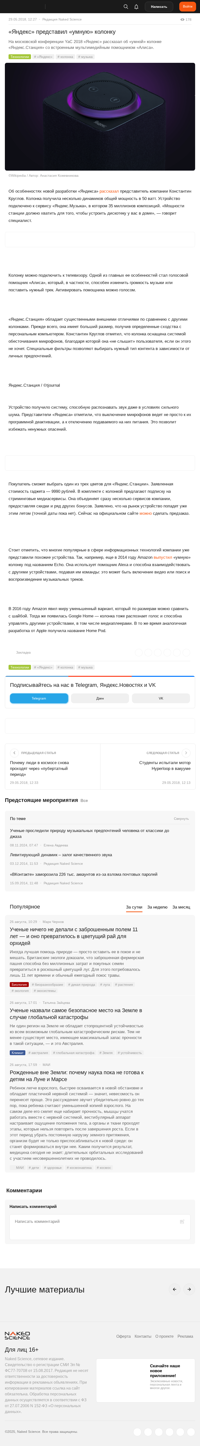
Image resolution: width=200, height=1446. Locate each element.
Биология (19, 984)
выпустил (163, 557)
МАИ (20, 1168)
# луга (105, 984)
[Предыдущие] (174, 1289)
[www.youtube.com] (159, 1432)
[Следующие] (189, 1289)
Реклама (185, 1336)
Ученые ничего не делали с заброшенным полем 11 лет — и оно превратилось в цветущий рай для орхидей (74, 936)
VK (161, 698)
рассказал (109, 191)
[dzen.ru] (169, 1432)
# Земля (106, 1053)
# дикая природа (81, 984)
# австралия (38, 1053)
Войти (187, 6)
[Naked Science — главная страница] (30, 6)
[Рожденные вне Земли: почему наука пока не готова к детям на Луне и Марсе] (169, 1091)
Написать (159, 7)
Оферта (123, 1336)
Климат (17, 1053)
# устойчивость (130, 1053)
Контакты (143, 1336)
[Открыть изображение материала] (100, 117)
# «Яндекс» (43, 57)
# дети (34, 1168)
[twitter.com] (137, 1432)
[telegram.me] (180, 1432)
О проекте (164, 1336)
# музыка (85, 57)
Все (84, 800)
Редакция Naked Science (62, 19)
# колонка (65, 57)
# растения (124, 984)
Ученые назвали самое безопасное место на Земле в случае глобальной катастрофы (76, 1013)
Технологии (19, 57)
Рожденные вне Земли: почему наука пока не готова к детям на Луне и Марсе (77, 1075)
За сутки (134, 907)
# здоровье (53, 1168)
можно (146, 513)
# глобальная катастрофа (73, 1053)
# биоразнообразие (47, 984)
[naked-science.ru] (191, 1432)
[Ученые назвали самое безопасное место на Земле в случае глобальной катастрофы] (169, 1029)
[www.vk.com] (148, 1432)
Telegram (39, 698)
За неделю (157, 907)
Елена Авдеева (56, 845)
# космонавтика (79, 1168)
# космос (104, 1168)
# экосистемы (45, 991)
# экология (20, 991)
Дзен (100, 698)
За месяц (181, 907)
